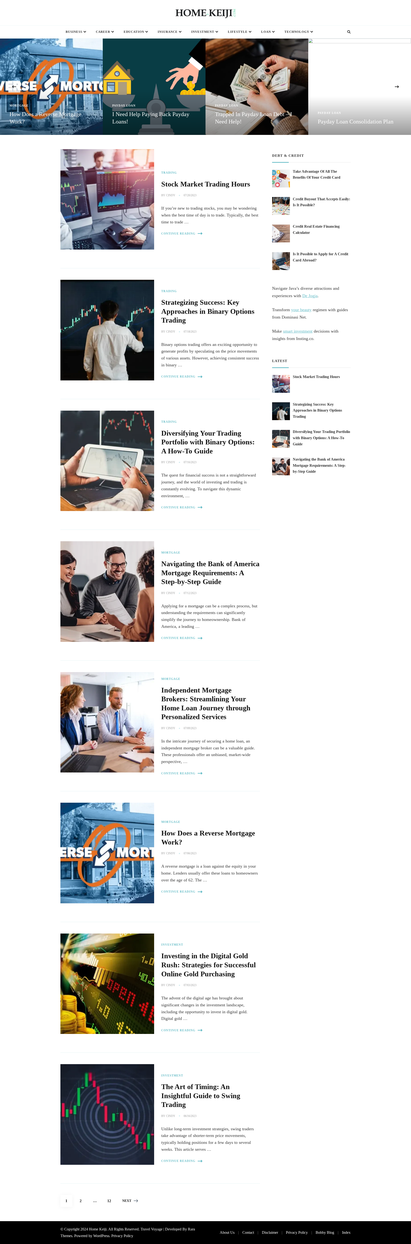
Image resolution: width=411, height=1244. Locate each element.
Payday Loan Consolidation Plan (355, 121)
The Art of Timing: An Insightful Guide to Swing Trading (200, 1096)
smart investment (298, 331)
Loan (266, 32)
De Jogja (310, 295)
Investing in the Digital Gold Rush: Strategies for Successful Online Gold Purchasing (208, 965)
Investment (202, 32)
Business (74, 32)
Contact (248, 1232)
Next (126, 1201)
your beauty (301, 309)
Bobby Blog (325, 1232)
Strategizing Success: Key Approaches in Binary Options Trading (207, 311)
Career (103, 32)
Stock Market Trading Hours (205, 184)
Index (346, 1232)
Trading (169, 172)
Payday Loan (124, 105)
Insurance (168, 32)
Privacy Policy (122, 1236)
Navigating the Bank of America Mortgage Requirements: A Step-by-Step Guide (210, 573)
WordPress (101, 1236)
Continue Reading (178, 233)
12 (111, 1201)
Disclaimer (270, 1232)
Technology (296, 32)
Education (134, 32)
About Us (227, 1232)
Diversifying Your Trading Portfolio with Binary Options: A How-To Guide (208, 442)
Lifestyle (238, 32)
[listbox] (205, 87)
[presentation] (14, 87)
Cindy (170, 195)
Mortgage (19, 105)
